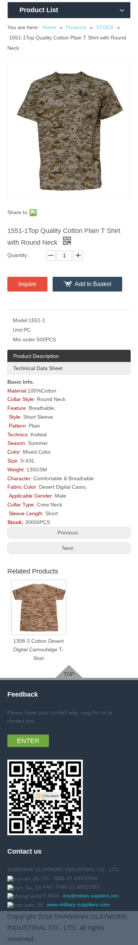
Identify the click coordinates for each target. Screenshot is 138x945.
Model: (21, 320)
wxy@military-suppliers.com (91, 896)
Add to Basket (93, 284)
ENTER (28, 741)
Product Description (36, 356)
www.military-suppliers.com (78, 904)
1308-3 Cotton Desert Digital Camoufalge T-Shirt (38, 650)
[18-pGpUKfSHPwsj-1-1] (69, 671)
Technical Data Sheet (38, 368)
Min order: (25, 339)
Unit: (18, 330)
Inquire (27, 284)
